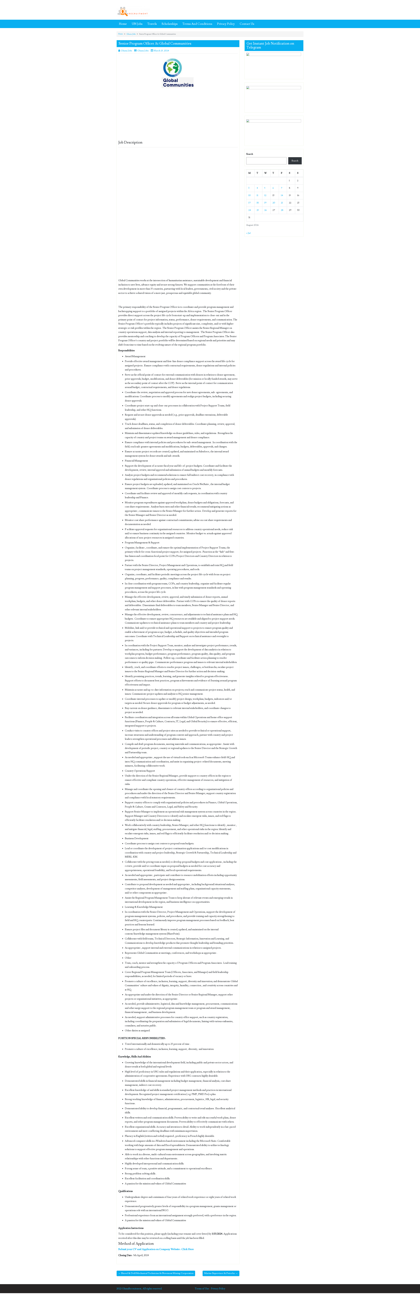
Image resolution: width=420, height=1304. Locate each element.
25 (258, 210)
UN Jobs (137, 24)
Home (123, 24)
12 (265, 195)
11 (257, 195)
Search (249, 154)
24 (249, 210)
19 (265, 202)
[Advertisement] (178, 116)
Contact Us (247, 24)
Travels (152, 24)
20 (274, 202)
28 (282, 210)
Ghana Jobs (131, 34)
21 (282, 202)
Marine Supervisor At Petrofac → (221, 1273)
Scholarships (170, 24)
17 (249, 202)
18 (258, 202)
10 (249, 195)
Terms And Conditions (197, 24)
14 (282, 195)
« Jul (248, 233)
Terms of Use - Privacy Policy (210, 1288)
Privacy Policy (226, 24)
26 (265, 210)
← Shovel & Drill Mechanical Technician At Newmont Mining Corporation (155, 1273)
